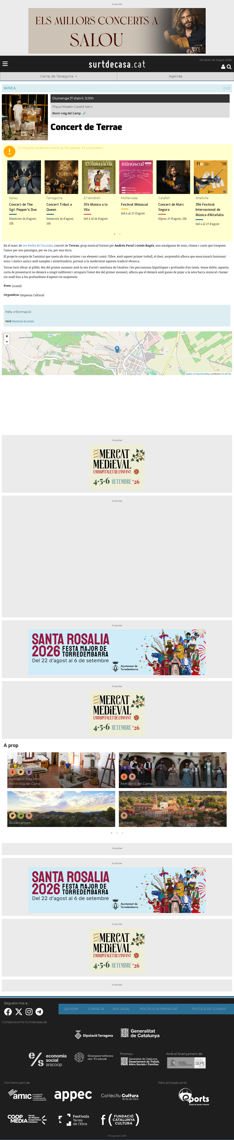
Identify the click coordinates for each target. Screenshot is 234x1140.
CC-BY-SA (226, 373)
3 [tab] (122, 832)
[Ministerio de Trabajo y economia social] (186, 1065)
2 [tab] (120, 234)
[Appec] (74, 1097)
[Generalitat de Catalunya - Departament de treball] (140, 1065)
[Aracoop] (47, 1061)
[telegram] (39, 1013)
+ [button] (7, 336)
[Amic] (27, 1097)
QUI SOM (71, 1009)
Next (224, 198)
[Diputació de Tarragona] (94, 1036)
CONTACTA (96, 1009)
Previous (9, 198)
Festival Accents (23, 321)
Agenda (175, 76)
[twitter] (19, 1013)
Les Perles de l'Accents (38, 245)
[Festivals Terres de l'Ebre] (74, 1121)
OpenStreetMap (203, 373)
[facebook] (8, 1013)
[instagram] (29, 1013)
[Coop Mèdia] (27, 1121)
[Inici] (117, 64)
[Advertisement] (117, 403)
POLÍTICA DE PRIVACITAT (159, 1009)
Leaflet (189, 373)
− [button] (7, 342)
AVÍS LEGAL (121, 1009)
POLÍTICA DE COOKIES (209, 1009)
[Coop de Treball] (94, 1061)
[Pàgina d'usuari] (223, 68)
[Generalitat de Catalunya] (140, 1036)
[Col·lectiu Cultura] (120, 1097)
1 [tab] (114, 234)
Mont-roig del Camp (66, 113)
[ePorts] (194, 1097)
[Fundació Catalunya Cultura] (120, 1121)
